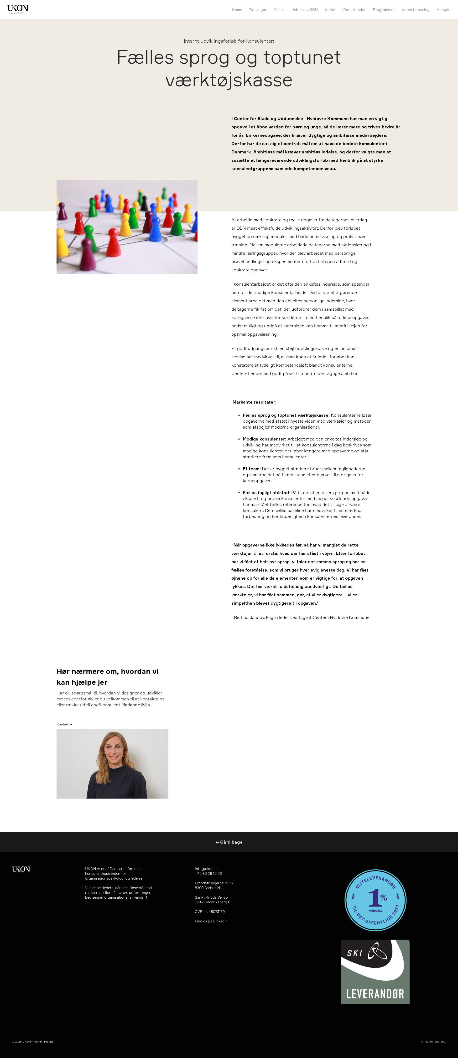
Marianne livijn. (136, 704)
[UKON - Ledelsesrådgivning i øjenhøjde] (18, 9)
